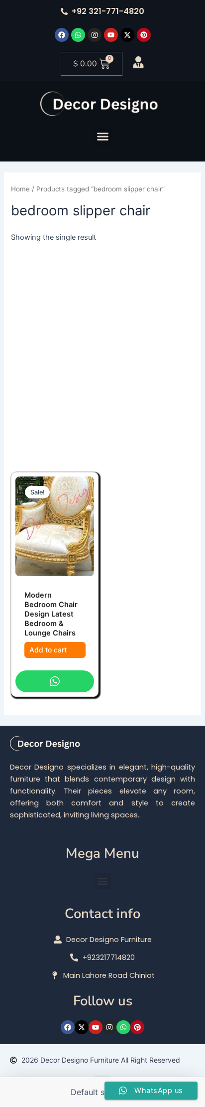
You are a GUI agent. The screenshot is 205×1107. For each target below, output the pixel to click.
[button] (102, 136)
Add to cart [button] (48, 649)
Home (20, 189)
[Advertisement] (102, 351)
